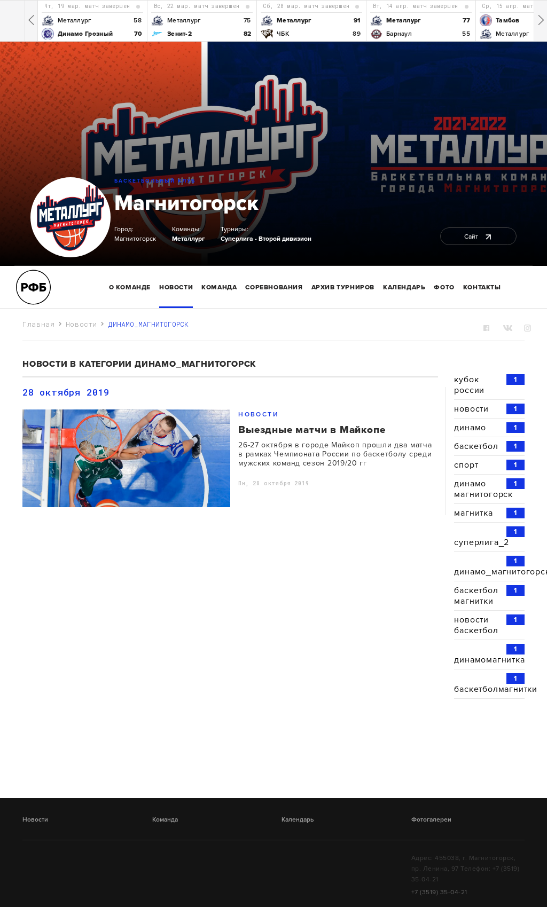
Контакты (482, 287)
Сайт (472, 236)
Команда (165, 819)
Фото (444, 287)
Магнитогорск (186, 203)
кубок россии (485, 385)
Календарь (404, 287)
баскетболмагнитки (489, 684)
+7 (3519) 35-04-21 (439, 892)
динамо (485, 427)
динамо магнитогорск (485, 489)
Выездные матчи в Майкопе (311, 429)
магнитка (485, 513)
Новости (176, 287)
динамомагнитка (489, 655)
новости (485, 409)
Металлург (188, 238)
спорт (485, 465)
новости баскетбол (485, 625)
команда (219, 287)
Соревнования (273, 287)
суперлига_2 (485, 537)
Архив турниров (342, 287)
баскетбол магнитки (485, 595)
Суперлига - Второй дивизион (266, 238)
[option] (92, 21)
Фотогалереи (431, 819)
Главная (38, 324)
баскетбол (485, 446)
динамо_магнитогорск (489, 567)
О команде (130, 287)
